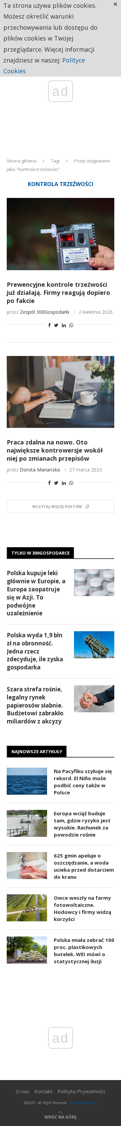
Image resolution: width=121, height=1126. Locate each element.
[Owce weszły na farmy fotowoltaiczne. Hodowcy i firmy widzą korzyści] (27, 907)
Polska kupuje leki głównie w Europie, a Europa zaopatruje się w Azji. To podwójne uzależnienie (36, 593)
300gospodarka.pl (82, 1102)
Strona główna (21, 161)
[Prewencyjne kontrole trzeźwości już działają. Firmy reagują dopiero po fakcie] (60, 234)
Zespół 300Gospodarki (44, 312)
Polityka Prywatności (81, 1091)
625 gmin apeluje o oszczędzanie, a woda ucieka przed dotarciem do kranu (84, 866)
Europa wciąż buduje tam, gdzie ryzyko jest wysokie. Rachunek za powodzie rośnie (82, 824)
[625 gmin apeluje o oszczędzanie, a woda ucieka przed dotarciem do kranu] (27, 865)
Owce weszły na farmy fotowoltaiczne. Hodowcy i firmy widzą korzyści (82, 908)
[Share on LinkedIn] (64, 325)
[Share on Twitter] (56, 325)
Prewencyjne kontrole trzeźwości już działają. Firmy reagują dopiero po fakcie (58, 292)
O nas (22, 1091)
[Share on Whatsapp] (71, 325)
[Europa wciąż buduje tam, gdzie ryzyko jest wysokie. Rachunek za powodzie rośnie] (27, 823)
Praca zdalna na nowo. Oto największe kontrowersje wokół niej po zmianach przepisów (55, 450)
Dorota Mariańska (40, 469)
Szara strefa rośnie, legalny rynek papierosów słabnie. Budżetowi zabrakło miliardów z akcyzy (35, 705)
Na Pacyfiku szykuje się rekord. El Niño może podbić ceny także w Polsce (83, 782)
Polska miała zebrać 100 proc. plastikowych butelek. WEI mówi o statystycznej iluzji (84, 951)
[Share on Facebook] (49, 325)
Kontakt (43, 1091)
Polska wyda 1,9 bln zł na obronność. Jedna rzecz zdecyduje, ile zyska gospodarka (35, 651)
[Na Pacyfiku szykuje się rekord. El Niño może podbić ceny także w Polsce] (27, 781)
